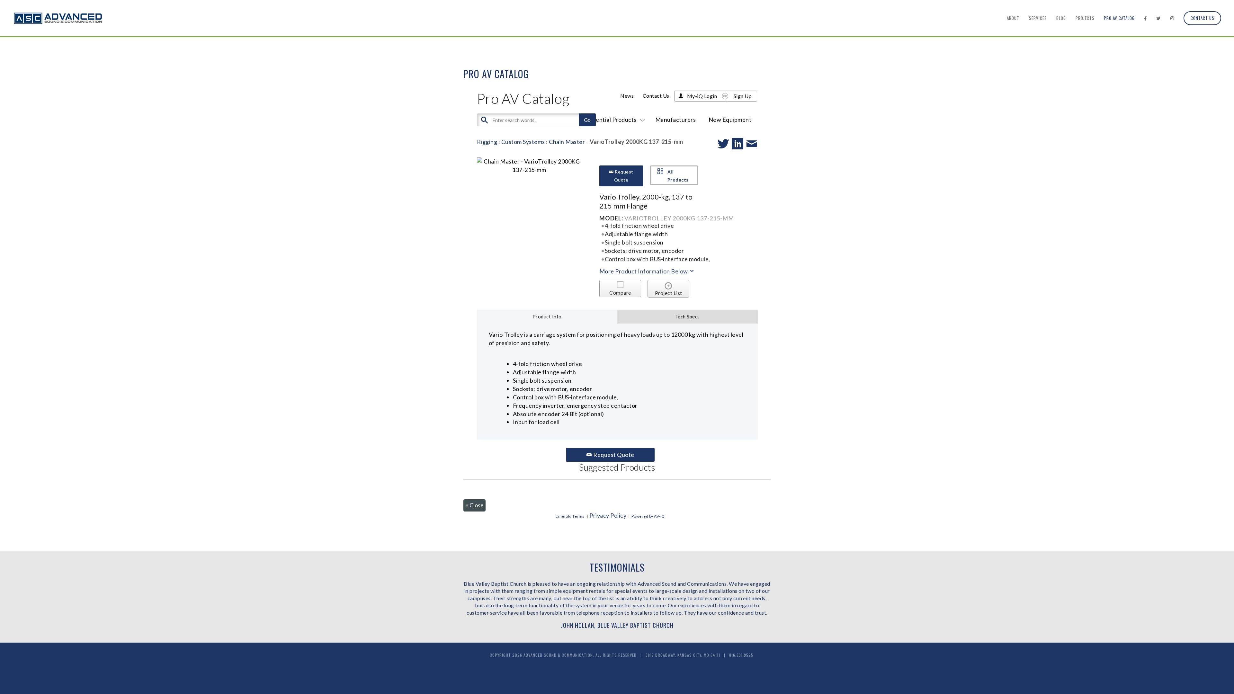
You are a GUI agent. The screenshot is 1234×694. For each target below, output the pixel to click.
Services (1038, 18)
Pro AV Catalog (1119, 18)
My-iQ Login (702, 96)
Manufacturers (675, 119)
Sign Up (743, 96)
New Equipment (730, 119)
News (627, 96)
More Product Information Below (644, 271)
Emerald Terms (570, 516)
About (1013, 18)
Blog (1061, 18)
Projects (1085, 18)
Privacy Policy (607, 515)
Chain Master (567, 141)
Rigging (487, 141)
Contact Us (1202, 18)
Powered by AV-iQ (648, 516)
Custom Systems (523, 141)
